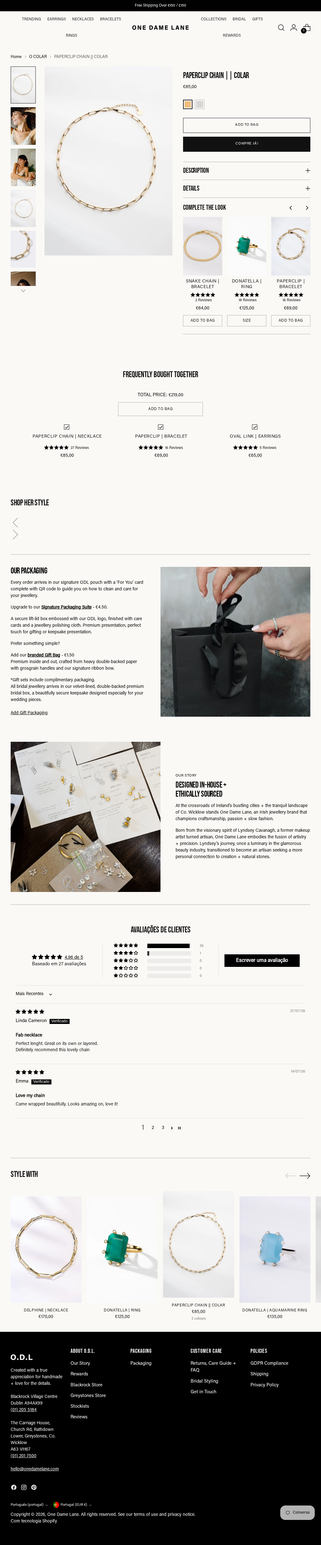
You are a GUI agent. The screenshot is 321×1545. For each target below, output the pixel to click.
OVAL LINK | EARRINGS (255, 437)
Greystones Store (88, 1396)
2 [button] (153, 1128)
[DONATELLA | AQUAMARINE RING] (274, 1249)
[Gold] (187, 104)
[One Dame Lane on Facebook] (14, 1488)
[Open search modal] (281, 27)
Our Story (80, 1363)
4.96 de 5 (74, 957)
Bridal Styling (204, 1381)
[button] (160, 524)
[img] (30, 1012)
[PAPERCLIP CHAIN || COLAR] (198, 1244)
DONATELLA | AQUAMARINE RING (274, 1310)
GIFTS (257, 19)
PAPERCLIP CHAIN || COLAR (198, 1305)
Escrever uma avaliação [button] (262, 960)
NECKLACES (83, 19)
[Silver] (199, 104)
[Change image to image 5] (23, 249)
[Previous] (291, 208)
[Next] (307, 208)
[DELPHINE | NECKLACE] (46, 1249)
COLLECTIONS (213, 19)
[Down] (23, 290)
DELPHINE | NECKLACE (46, 1310)
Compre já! (246, 143)
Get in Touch (203, 1392)
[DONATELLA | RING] (122, 1249)
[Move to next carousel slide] (305, 1175)
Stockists (80, 1406)
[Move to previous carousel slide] (290, 1176)
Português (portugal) (27, 1505)
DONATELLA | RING (247, 284)
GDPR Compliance (269, 1363)
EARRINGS (56, 19)
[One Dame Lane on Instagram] (24, 1488)
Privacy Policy (264, 1385)
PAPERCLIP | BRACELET (291, 284)
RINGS (71, 36)
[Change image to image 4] (23, 208)
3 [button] (163, 1128)
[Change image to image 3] (23, 167)
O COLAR (38, 57)
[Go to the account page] (293, 27)
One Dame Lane (63, 1515)
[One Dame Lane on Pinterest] (34, 1488)
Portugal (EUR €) (74, 1505)
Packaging (140, 1363)
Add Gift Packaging (29, 713)
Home (16, 57)
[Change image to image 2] (23, 126)
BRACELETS (110, 19)
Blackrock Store (87, 1385)
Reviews (79, 1417)
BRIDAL (239, 19)
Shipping (259, 1374)
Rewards (232, 36)
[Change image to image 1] (23, 84)
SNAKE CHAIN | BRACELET (202, 284)
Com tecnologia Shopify (34, 1521)
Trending (31, 19)
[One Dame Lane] (160, 27)
